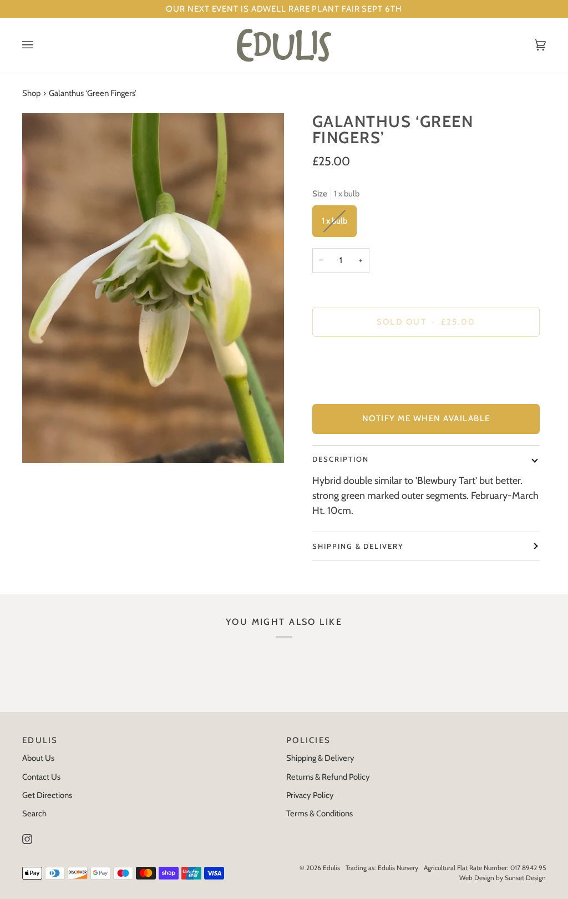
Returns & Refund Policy (328, 777)
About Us (38, 758)
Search (34, 814)
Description (340, 458)
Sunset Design (525, 877)
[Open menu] (38, 45)
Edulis (331, 867)
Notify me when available (426, 418)
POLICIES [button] (308, 740)
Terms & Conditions (319, 814)
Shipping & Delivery (358, 546)
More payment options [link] (351, 390)
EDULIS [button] (40, 740)
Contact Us (41, 777)
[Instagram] (27, 839)
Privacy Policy (310, 795)
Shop (31, 93)
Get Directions (47, 795)
